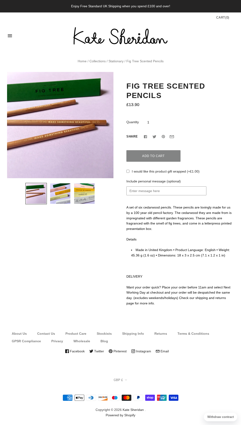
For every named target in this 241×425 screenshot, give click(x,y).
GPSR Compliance (26, 341)
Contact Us (46, 333)
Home (82, 61)
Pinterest (119, 351)
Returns (160, 333)
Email (164, 351)
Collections (97, 61)
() (222, 17)
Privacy (57, 341)
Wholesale (81, 341)
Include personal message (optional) (153, 181)
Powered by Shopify (120, 415)
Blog (104, 341)
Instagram (143, 351)
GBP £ (118, 380)
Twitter (98, 351)
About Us (19, 333)
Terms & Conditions (193, 333)
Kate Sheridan (133, 410)
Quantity (132, 122)
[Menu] (10, 36)
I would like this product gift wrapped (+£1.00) (166, 171)
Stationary (116, 61)
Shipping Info (133, 333)
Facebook (77, 351)
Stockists (104, 333)
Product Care (75, 333)
